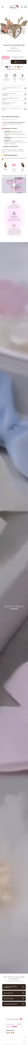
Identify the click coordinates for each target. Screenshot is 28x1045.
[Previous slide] (3, 1037)
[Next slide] (25, 1037)
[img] (10, 1024)
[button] (2, 7)
